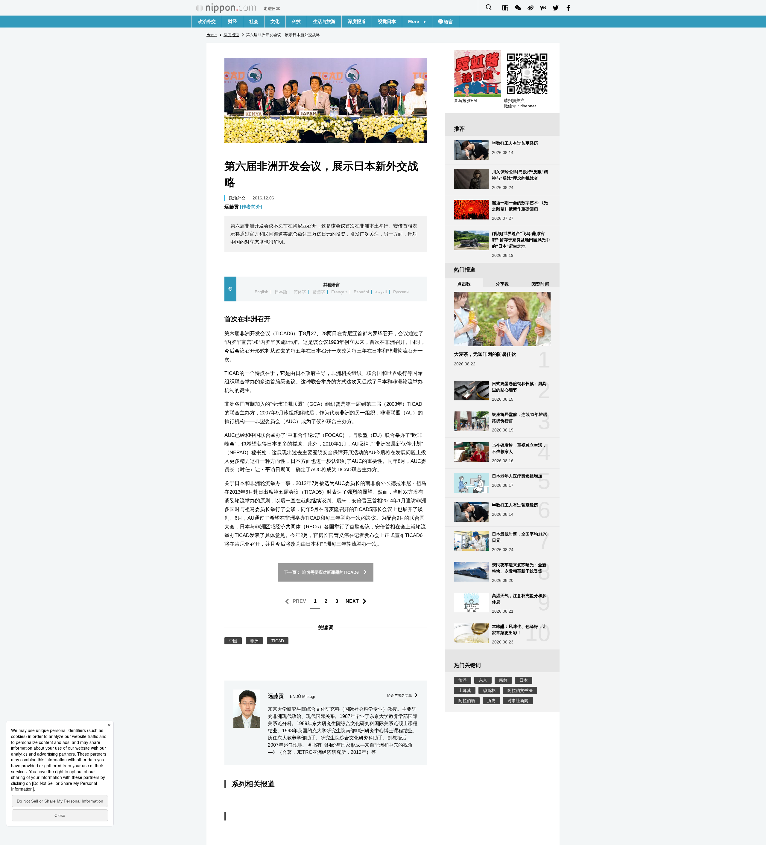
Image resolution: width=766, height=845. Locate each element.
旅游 (462, 680)
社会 (253, 21)
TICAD (277, 640)
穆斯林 (489, 690)
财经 (232, 21)
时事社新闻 (517, 700)
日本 (523, 680)
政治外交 (207, 21)
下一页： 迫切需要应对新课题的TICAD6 (321, 572)
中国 (233, 640)
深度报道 (357, 21)
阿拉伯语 (466, 700)
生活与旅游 (324, 21)
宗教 (503, 680)
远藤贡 (243, 206)
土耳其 (464, 690)
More (415, 21)
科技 (296, 21)
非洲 (254, 640)
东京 (483, 680)
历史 (491, 700)
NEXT (352, 601)
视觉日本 (387, 21)
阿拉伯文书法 (520, 690)
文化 (274, 21)
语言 (448, 21)
